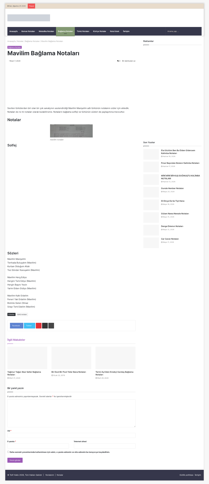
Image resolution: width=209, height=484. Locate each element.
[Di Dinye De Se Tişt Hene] (151, 205)
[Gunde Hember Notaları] (151, 192)
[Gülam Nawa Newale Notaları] (151, 217)
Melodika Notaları (46, 31)
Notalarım (49, 475)
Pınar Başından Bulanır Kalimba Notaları (180, 163)
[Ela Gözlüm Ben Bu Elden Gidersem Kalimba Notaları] (151, 154)
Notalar (20, 41)
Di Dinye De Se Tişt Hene (172, 201)
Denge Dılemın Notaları (172, 226)
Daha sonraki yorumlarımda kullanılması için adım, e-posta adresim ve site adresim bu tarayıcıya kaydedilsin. (60, 452)
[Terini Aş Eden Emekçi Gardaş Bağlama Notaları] (115, 358)
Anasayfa (13, 31)
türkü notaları (22, 314)
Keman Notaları (28, 31)
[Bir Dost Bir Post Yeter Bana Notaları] (71, 358)
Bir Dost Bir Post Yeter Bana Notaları (68, 372)
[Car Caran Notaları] (151, 242)
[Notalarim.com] (28, 17)
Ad (9, 431)
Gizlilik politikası (186, 475)
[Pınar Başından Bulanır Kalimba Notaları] (151, 167)
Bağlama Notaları (65, 31)
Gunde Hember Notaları (172, 188)
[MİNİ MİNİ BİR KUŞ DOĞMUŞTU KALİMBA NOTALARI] (151, 179)
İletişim (126, 31)
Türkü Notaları (83, 31)
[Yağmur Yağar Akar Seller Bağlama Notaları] (27, 358)
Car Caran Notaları (170, 239)
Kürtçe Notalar (99, 31)
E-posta (11, 441)
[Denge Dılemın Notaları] (151, 230)
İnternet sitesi (80, 441)
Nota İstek (114, 31)
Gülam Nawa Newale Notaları (175, 213)
